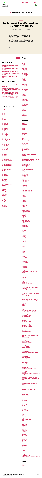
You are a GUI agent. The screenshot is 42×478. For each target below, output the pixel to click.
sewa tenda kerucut (25, 393)
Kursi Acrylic (4, 113)
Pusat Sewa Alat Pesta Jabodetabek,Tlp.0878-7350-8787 (14, 474)
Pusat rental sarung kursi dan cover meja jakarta (10, 100)
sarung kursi (24, 329)
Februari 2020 (24, 115)
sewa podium (24, 380)
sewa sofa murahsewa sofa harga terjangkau (30, 388)
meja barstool (24, 235)
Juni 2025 (23, 78)
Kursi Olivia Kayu (5, 130)
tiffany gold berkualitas (26, 446)
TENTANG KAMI (34, 2)
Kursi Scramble (4, 133)
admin (16, 29)
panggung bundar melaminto (27, 283)
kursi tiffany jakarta (25, 222)
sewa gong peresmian (26, 341)
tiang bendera (24, 445)
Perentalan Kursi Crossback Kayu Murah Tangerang (31, 300)
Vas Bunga (24, 457)
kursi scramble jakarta (26, 210)
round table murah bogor (26, 322)
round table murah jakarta (26, 325)
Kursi (23, 179)
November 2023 (25, 101)
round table (24, 319)
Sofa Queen (4, 195)
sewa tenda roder (25, 394)
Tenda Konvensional (25, 426)
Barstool (23, 134)
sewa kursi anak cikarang (24, 48)
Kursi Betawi (24, 187)
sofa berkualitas (25, 400)
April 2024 (24, 95)
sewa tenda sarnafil (25, 395)
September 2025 (25, 74)
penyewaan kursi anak (25, 47)
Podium (23, 304)
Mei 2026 (23, 64)
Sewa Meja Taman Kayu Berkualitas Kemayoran (30, 369)
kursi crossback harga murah (27, 191)
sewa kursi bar (24, 350)
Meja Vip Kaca (4, 179)
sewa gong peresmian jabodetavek (28, 343)
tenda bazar (24, 421)
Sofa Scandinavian (5, 196)
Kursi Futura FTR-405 (5, 120)
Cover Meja (24, 139)
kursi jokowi (24, 199)
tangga (23, 415)
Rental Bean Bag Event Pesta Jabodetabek (29, 314)
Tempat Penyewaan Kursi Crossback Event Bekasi (31, 418)
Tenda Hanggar (4, 201)
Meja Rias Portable (5, 173)
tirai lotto (23, 450)
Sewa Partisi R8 (32, 5)
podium (23, 305)
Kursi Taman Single (5, 140)
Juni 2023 (23, 108)
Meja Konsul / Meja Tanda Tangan (7, 161)
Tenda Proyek (24, 430)
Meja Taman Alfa (5, 175)
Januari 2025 (24, 84)
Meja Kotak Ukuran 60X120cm (7, 164)
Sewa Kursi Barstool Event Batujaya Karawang (30, 352)
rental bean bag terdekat (26, 315)
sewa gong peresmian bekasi (27, 342)
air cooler (23, 123)
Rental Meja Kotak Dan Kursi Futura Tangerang (10, 71)
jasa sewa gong (24, 161)
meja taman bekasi (25, 267)
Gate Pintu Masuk (25, 148)
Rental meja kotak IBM (26, 316)
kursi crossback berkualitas (27, 190)
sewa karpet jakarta (25, 346)
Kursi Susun (24, 216)
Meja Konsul (24, 250)
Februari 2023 (24, 113)
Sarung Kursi (24, 330)
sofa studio (24, 413)
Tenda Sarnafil (4, 205)
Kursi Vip (3, 150)
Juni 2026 (23, 63)
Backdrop (23, 129)
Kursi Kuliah (4, 125)
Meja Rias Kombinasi (5, 171)
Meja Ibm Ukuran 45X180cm (7, 159)
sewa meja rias (24, 364)
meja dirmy (24, 240)
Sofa (22, 399)
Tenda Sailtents (24, 434)
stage (23, 414)
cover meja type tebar (26, 140)
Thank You (3, 207)
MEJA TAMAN (24, 266)
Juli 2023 (23, 106)
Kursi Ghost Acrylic (5, 124)
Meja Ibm (3, 158)
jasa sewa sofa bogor (25, 166)
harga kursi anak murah (13, 45)
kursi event (24, 195)
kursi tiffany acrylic (25, 220)
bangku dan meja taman (26, 130)
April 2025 (24, 80)
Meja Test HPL (24, 268)
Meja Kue (23, 256)
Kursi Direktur (4, 118)
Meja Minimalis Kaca (5, 168)
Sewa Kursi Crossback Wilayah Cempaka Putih (30, 353)
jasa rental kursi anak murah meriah (15, 46)
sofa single (24, 411)
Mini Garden (24, 274)
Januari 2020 (24, 116)
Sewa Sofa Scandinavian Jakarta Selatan (29, 389)
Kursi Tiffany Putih (5, 149)
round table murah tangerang (27, 326)
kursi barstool (24, 185)
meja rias (23, 265)
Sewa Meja (24, 3)
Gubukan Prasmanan (25, 149)
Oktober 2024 (24, 88)
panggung (24, 281)
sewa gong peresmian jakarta (27, 345)
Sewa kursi (29, 3)
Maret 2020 (24, 114)
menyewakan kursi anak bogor (16, 47)
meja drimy (24, 241)
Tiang (23, 441)
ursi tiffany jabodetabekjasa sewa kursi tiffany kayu (31, 456)
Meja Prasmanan (25, 262)
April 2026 (24, 65)
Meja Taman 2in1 (5, 174)
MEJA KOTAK (24, 252)
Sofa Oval (23, 405)
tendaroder (24, 440)
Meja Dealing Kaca (5, 156)
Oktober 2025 (24, 73)
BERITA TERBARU (21, 2)
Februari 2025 (24, 83)
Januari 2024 (24, 99)
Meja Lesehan (24, 257)
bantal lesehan (24, 133)
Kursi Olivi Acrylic (25, 202)
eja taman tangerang (25, 145)
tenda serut (24, 436)
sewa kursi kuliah (25, 356)
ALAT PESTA (24, 125)
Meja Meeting (24, 258)
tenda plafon (24, 429)
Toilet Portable (24, 452)
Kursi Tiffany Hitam (5, 146)
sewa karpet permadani (26, 347)
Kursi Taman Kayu (5, 138)
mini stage (24, 276)
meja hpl (23, 245)
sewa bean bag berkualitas (26, 331)
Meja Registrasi (24, 263)
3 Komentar (28, 29)
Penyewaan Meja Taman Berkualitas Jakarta (30, 299)
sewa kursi (24, 348)
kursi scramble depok (25, 209)
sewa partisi (24, 372)
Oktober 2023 (24, 103)
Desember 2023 (25, 100)
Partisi (23, 286)
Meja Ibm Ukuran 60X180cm (7, 160)
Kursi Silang (24, 212)
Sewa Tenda (19, 3)
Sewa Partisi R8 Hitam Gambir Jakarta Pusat (29, 377)
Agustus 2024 (24, 90)
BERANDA (3, 109)
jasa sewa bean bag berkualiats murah (28, 160)
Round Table (4, 180)
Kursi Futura (4, 119)
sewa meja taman (25, 367)
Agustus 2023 (24, 105)
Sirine (23, 398)
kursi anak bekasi (23, 46)
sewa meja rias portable (26, 366)
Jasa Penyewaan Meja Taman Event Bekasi (29, 156)
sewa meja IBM (24, 363)
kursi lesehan (24, 201)
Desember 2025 (25, 70)
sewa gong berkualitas (26, 337)
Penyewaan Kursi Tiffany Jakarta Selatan (29, 295)
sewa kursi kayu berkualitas (27, 355)
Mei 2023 (23, 109)
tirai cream (24, 449)
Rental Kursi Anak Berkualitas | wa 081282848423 (21, 25)
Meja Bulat (24, 236)
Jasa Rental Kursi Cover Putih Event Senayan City (30, 159)
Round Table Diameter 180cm (7, 184)
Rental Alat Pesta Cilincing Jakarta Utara (29, 310)
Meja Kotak (3, 163)
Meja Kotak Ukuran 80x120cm (7, 165)
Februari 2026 (24, 68)
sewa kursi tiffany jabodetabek (27, 361)
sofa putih (23, 408)
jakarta (23, 150)
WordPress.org (24, 468)
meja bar (23, 232)
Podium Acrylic (24, 306)
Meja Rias (3, 170)
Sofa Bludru (24, 401)
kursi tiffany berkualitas (26, 221)
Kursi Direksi (24, 192)
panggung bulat (24, 282)
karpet (23, 170)
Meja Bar (3, 151)
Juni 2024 (23, 93)
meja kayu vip (24, 248)
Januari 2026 (24, 69)
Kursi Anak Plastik (25, 184)
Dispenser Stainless (25, 143)
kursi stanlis (24, 215)
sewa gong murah (25, 340)
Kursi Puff (23, 206)
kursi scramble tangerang (26, 211)
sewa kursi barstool (25, 351)
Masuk (23, 464)
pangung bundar (25, 284)
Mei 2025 (23, 79)
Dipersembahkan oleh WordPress (8, 475)
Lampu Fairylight (25, 225)
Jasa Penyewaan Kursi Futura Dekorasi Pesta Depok (31, 153)
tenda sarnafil (24, 435)
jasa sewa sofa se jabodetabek (27, 169)
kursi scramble (24, 207)
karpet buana (24, 171)
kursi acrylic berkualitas (26, 180)
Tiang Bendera (24, 444)
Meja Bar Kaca (4, 153)
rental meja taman (25, 317)
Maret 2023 (24, 111)
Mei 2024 (23, 94)
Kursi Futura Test (5, 123)
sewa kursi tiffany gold (26, 357)
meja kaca (23, 247)
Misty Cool (24, 277)
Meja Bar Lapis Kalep (5, 155)
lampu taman (24, 227)
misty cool (23, 278)
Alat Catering (24, 124)
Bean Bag (23, 135)
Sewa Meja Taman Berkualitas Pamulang (29, 368)
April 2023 (24, 110)
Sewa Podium (26, 5)
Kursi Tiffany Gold (5, 145)
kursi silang (24, 214)
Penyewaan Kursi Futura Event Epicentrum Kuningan (31, 289)
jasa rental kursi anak (21, 45)
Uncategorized (24, 454)
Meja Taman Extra (5, 176)
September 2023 (25, 104)
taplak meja (24, 416)
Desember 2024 (25, 85)
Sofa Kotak (24, 403)
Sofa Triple (4, 199)
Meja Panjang (24, 261)
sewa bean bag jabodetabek (27, 332)
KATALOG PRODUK (28, 2)
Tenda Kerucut (24, 425)
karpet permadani (25, 174)
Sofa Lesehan (24, 404)
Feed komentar (24, 466)
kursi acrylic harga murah (26, 181)
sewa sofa (23, 385)
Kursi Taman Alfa (5, 135)
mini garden (24, 273)
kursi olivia (24, 204)
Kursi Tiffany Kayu (5, 148)
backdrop (23, 128)
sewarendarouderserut (26, 396)
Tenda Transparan (25, 439)
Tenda (23, 420)
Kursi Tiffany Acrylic (5, 143)
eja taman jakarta (25, 144)
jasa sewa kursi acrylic (26, 164)
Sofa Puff (23, 406)
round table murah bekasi (26, 321)
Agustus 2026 (24, 60)
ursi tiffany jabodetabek (26, 455)
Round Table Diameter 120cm (7, 181)
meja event (24, 242)
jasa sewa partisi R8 (25, 165)
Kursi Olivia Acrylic (5, 128)
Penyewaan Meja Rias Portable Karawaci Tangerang (31, 298)
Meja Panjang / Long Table (6, 169)
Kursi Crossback (4, 115)
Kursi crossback (24, 189)
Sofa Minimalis (4, 194)
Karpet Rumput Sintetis (26, 175)
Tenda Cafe (4, 200)
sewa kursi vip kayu (25, 362)
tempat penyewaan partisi (26, 419)
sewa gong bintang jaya (26, 338)
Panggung (23, 279)
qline (23, 309)
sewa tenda (24, 390)
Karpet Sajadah (24, 176)
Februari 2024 (24, 98)
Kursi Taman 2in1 (5, 134)
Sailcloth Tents (24, 327)
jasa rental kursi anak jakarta (28, 45)
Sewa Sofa (34, 3)
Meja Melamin (24, 260)
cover (23, 138)
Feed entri (23, 465)
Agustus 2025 (24, 75)
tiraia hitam (24, 451)
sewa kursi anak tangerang (19, 49)
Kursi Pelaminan (24, 205)
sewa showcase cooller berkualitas (28, 382)
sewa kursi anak (18, 48)
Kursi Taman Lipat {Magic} (6, 139)
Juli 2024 (23, 91)
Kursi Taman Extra (25, 217)
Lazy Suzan (24, 230)
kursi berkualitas (25, 186)
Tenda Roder (4, 204)
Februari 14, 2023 (21, 29)
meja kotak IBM (24, 255)
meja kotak (24, 253)
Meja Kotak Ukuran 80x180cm (7, 166)
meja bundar (24, 237)
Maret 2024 (24, 96)
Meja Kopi (23, 251)
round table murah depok (26, 324)
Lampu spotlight (25, 226)
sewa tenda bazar (25, 391)
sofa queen (24, 409)
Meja (23, 231)
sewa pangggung (25, 371)
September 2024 (25, 89)
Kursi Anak (3, 114)
